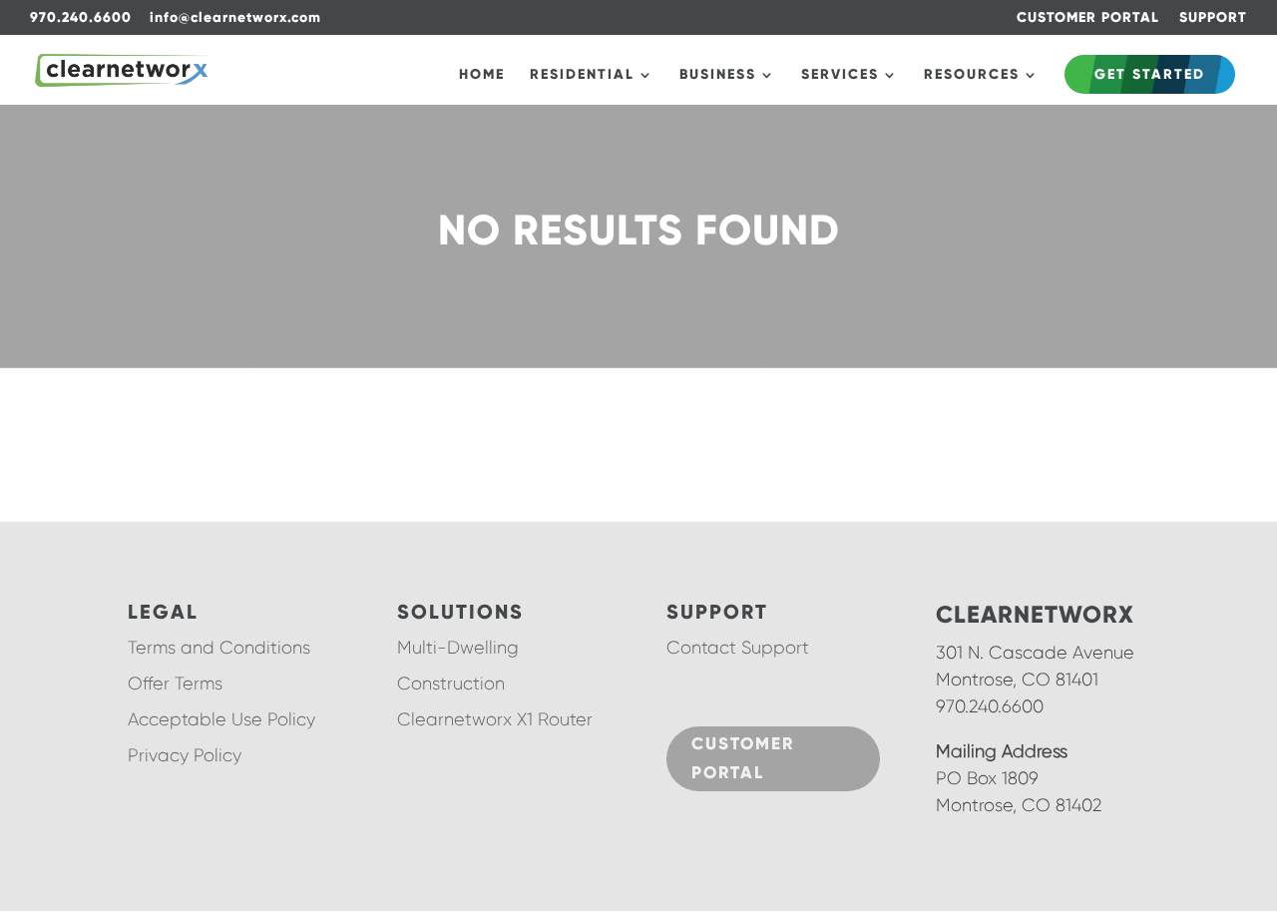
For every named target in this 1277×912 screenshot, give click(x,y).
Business (717, 75)
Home (482, 75)
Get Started (1149, 74)
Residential (582, 75)
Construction (451, 683)
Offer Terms (175, 683)
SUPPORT (1213, 18)
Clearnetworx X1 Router (495, 719)
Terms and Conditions (219, 648)
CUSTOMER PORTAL (1088, 18)
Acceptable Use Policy (221, 719)
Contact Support (737, 648)
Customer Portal (742, 758)
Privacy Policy (184, 755)
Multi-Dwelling (458, 648)
